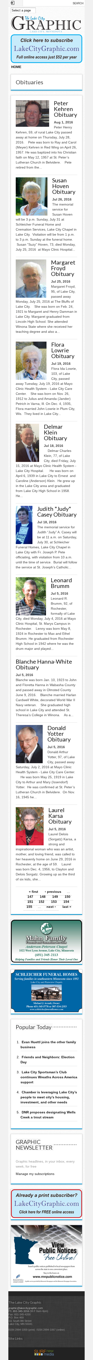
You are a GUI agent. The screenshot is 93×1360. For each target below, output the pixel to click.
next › (51, 907)
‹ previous (53, 892)
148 (43, 897)
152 (41, 902)
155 (29, 907)
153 (54, 902)
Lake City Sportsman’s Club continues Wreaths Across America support (49, 1077)
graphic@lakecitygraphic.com (25, 1308)
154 (66, 902)
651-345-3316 (21, 1311)
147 (30, 897)
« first (33, 892)
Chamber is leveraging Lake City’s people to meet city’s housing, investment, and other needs (49, 1097)
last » (66, 907)
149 (55, 897)
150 (67, 897)
